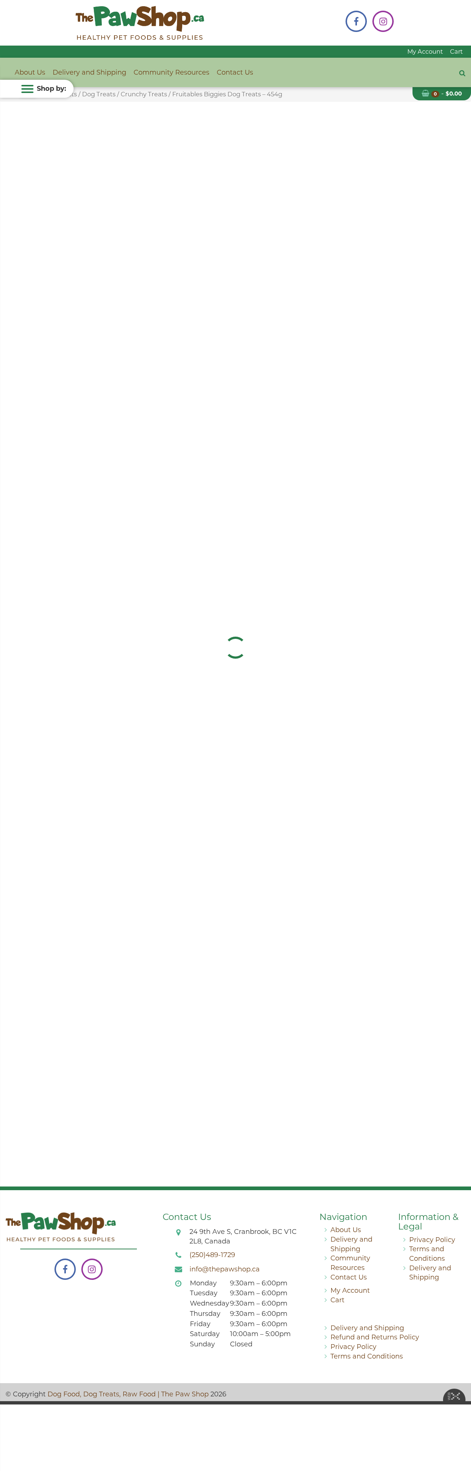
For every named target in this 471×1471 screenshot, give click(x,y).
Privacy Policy (432, 1240)
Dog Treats (99, 94)
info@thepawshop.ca (225, 1269)
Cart (456, 51)
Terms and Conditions (366, 1356)
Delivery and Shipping (89, 72)
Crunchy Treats (144, 94)
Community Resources (171, 72)
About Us (30, 72)
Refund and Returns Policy (374, 1337)
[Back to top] (459, 1436)
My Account (425, 51)
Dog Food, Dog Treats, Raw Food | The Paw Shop (128, 1394)
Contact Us (235, 72)
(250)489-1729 (212, 1255)
